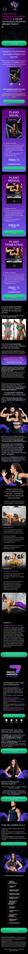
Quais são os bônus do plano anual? (14, 898)
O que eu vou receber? (12, 886)
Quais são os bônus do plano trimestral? (14, 894)
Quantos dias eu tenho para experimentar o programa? (13, 902)
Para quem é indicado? (12, 907)
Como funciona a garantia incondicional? (13, 915)
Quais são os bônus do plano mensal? (14, 890)
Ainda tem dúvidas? (14, 922)
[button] (5, 128)
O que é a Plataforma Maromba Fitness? (13, 882)
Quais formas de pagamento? (13, 919)
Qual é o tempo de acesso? (14, 911)
